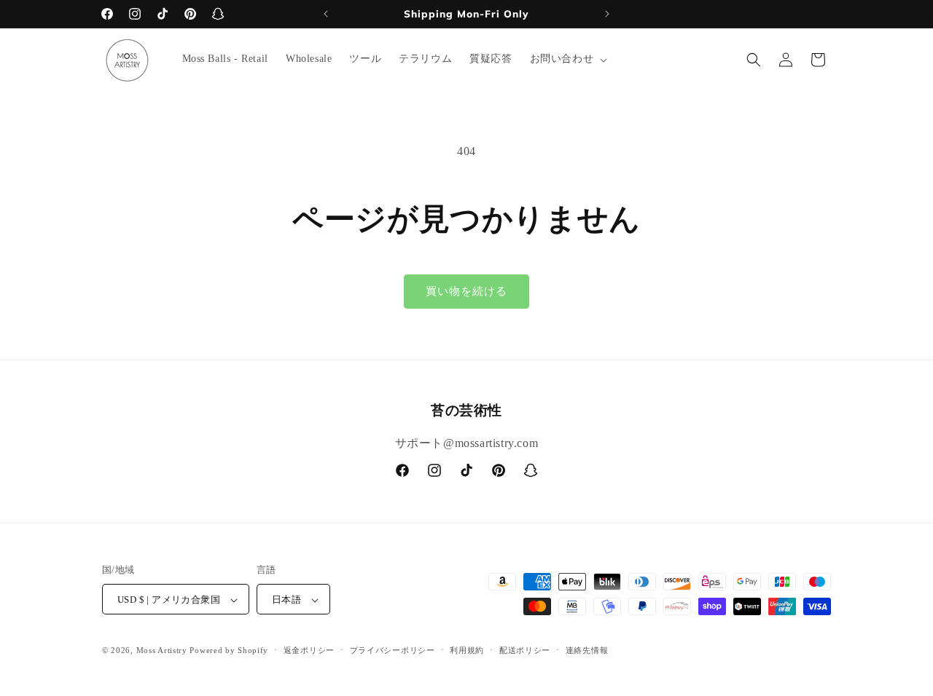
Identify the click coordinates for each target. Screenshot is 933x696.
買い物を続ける (466, 291)
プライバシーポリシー (392, 650)
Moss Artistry (161, 650)
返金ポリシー (309, 650)
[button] (567, 59)
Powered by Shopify (229, 650)
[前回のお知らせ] (326, 14)
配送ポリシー (524, 650)
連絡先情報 (587, 650)
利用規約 (467, 650)
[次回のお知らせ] (607, 14)
